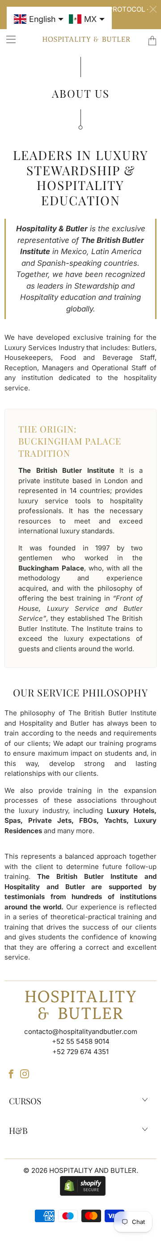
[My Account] (8, 39)
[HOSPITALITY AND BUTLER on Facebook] (11, 1073)
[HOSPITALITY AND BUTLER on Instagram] (24, 1073)
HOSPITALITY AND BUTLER (92, 1170)
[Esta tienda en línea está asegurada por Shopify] (80, 1185)
